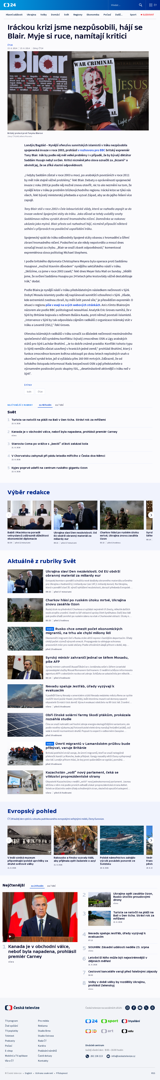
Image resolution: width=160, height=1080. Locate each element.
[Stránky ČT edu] (127, 1030)
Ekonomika (93, 14)
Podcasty (10, 1040)
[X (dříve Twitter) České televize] (146, 1007)
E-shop (9, 1050)
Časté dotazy (45, 1055)
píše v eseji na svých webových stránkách (73, 305)
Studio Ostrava (46, 1035)
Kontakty (43, 1060)
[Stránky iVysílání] (131, 1020)
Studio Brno (44, 1030)
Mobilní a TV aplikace (16, 1055)
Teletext (9, 1035)
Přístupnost (62, 1073)
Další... (118, 14)
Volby (43, 14)
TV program (11, 1020)
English (28, 1073)
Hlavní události (14, 14)
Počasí (107, 14)
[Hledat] (141, 5)
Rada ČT (42, 1040)
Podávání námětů (47, 1050)
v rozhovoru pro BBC (91, 150)
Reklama (43, 1025)
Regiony (77, 14)
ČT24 (10, 45)
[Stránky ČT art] (107, 1030)
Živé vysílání (11, 1025)
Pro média (43, 1020)
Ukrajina (31, 14)
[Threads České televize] (152, 1007)
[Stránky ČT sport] (109, 1020)
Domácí (55, 14)
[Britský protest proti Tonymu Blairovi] (78, 90)
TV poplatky (11, 1030)
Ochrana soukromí (44, 1073)
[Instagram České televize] (127, 1007)
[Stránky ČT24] (91, 1020)
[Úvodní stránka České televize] (22, 1007)
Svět (66, 14)
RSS (153, 1073)
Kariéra (42, 1045)
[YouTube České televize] (140, 1007)
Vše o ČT (9, 1060)
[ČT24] (10, 5)
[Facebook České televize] (133, 1007)
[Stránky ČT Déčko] (91, 1030)
